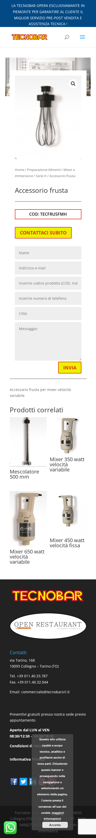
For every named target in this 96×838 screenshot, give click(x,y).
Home (19, 169)
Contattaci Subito (43, 233)
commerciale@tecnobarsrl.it (45, 691)
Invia (69, 368)
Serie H (41, 176)
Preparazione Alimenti (44, 169)
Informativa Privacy (27, 759)
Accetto (55, 825)
